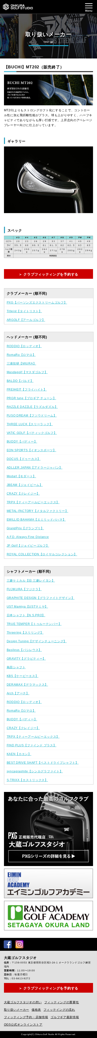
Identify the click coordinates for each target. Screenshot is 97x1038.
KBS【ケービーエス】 (23, 676)
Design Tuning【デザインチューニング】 (37, 641)
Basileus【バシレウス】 (24, 650)
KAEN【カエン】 (19, 754)
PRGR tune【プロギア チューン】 (31, 398)
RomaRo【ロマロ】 (21, 355)
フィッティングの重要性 (61, 1002)
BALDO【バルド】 (20, 381)
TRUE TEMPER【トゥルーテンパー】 (34, 624)
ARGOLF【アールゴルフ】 (26, 320)
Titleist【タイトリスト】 (24, 311)
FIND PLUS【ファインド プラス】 (31, 745)
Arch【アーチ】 (18, 693)
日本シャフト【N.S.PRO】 (26, 615)
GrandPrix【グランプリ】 (25, 528)
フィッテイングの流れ (59, 1009)
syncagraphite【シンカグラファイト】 (35, 771)
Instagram (19, 944)
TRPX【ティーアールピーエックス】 (33, 502)
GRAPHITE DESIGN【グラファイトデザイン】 (41, 598)
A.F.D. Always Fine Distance (28, 537)
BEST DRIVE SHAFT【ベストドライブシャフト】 (43, 762)
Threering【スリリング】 (25, 632)
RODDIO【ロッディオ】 (24, 346)
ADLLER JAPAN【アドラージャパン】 (34, 467)
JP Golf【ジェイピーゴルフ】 (28, 545)
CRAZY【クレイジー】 (23, 493)
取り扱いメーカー (16, 1009)
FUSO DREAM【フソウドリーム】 (32, 415)
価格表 (36, 1009)
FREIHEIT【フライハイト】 (27, 389)
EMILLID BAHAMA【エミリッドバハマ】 (36, 519)
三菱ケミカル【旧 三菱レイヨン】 (31, 580)
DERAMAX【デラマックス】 (27, 684)
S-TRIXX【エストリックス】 (27, 780)
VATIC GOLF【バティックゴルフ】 (32, 433)
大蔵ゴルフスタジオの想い (23, 1002)
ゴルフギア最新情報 (64, 1017)
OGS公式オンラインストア (23, 1024)
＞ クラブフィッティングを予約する (48, 274)
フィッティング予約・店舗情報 (26, 1017)
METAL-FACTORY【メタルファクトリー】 (37, 511)
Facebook (8, 944)
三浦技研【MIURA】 (21, 363)
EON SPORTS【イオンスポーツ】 (31, 450)
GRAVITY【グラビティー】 (26, 658)
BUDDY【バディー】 (22, 441)
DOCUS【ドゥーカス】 (24, 459)
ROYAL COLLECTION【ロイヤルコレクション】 (42, 554)
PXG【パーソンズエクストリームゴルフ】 (37, 302)
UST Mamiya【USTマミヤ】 (27, 606)
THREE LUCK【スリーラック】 (30, 424)
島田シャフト (16, 667)
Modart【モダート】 (21, 476)
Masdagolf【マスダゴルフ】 (27, 372)
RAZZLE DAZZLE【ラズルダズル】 (32, 407)
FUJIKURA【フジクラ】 (24, 589)
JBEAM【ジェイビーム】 (25, 485)
